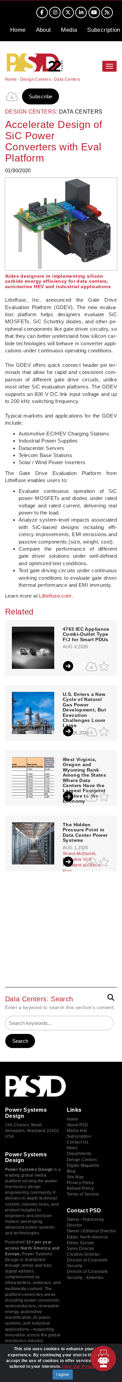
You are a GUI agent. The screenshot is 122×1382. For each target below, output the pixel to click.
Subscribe (40, 96)
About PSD (77, 1125)
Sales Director (81, 1248)
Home (18, 30)
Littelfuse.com (55, 596)
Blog (71, 1171)
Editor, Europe (81, 1242)
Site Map (75, 1177)
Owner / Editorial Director (91, 1231)
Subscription (103, 30)
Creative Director (83, 1254)
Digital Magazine (83, 1165)
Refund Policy (80, 1188)
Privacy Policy (80, 1182)
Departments (79, 1153)
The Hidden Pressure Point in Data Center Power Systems (85, 832)
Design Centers (35, 79)
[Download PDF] (12, 96)
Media (69, 30)
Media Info (77, 1130)
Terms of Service (83, 1194)
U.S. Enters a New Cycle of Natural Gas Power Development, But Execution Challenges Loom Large (84, 710)
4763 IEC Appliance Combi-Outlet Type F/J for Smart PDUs (86, 634)
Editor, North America (87, 1237)
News (72, 1148)
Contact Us (77, 1142)
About (43, 30)
